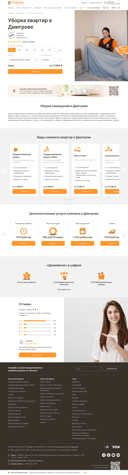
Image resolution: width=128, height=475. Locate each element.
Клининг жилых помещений (51, 385)
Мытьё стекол (45, 416)
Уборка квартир (20, 13)
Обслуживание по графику (18, 423)
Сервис (29, 447)
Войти (114, 8)
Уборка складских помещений (52, 394)
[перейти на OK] (108, 455)
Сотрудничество (78, 411)
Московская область (16, 427)
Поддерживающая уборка (18, 382)
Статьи (75, 420)
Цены (74, 395)
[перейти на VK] (118, 455)
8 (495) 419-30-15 (96, 3)
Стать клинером (93, 8)
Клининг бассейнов (47, 419)
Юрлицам (37, 8)
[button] (65, 200)
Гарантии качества (79, 401)
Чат (107, 8)
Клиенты (43, 422)
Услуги (74, 407)
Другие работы (14, 420)
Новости (75, 417)
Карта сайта (77, 427)
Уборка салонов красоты (50, 413)
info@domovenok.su (35, 461)
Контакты (76, 382)
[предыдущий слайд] (4, 170)
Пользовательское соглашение (84, 430)
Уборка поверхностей (16, 417)
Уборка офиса (45, 382)
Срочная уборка (14, 411)
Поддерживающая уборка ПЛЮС (21, 385)
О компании (77, 385)
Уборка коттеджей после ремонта (21, 401)
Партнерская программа (82, 414)
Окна (18, 8)
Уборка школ (45, 406)
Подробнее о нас (64, 289)
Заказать (35, 72)
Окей (85, 472)
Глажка (11, 395)
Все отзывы (37, 355)
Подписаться (111, 369)
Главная (10, 13)
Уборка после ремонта (17, 391)
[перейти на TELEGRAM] (104, 455)
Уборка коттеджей (15, 398)
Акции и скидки (70, 8)
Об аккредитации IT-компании (84, 438)
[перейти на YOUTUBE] (113, 455)
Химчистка (27, 8)
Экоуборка (12, 404)
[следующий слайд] (123, 170)
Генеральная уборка (16, 388)
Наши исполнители (79, 391)
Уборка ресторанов (48, 403)
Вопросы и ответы (79, 423)
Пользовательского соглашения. (65, 447)
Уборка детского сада (49, 410)
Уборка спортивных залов (50, 400)
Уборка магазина (47, 397)
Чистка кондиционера (53, 8)
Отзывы (75, 398)
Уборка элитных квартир (18, 407)
